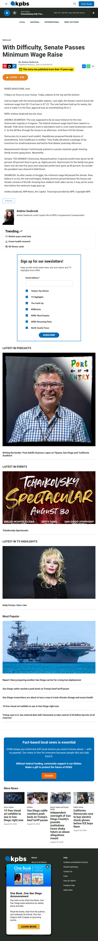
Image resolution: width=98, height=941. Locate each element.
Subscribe (49, 335)
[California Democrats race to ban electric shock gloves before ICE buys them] (84, 798)
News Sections (71, 22)
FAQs (65, 876)
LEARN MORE (28, 926)
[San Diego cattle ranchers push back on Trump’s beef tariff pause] (37, 798)
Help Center (68, 890)
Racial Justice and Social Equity (59, 808)
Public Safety (78, 807)
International (52, 22)
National (35, 22)
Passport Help (69, 885)
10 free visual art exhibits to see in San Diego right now (31, 706)
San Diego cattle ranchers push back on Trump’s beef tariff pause (36, 688)
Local (22, 22)
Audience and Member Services (75, 862)
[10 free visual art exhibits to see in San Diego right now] (14, 798)
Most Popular (11, 616)
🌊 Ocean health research (17, 241)
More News (11, 788)
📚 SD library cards (14, 246)
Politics (30, 807)
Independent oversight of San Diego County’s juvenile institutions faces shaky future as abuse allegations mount (60, 825)
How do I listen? (69, 881)
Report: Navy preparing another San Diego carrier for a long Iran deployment (42, 680)
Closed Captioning (70, 867)
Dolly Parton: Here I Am (15, 605)
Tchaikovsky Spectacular (15, 530)
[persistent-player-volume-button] (15, 13)
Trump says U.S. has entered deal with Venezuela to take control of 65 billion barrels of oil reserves (49, 716)
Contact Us (67, 871)
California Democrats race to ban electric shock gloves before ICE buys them (83, 818)
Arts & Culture (9, 807)
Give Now (86, 3)
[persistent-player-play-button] (7, 13)
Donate (49, 775)
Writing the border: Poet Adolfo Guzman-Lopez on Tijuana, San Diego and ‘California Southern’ (46, 454)
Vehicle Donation (38, 935)
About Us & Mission (39, 862)
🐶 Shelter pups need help (18, 236)
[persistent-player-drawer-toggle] (94, 13)
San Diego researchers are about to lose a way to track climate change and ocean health (48, 697)
